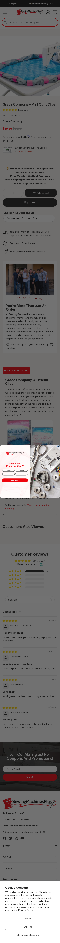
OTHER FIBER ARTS (21, 474)
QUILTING (21, 470)
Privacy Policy (25, 910)
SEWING (8, 470)
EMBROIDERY (8, 474)
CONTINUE (15, 480)
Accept (28, 918)
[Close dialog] (59, 446)
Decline (28, 926)
